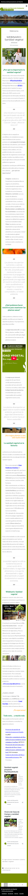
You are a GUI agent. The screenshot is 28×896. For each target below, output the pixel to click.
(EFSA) (20, 85)
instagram (10, 893)
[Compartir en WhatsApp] (18, 885)
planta (23, 859)
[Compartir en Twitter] (14, 885)
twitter (16, 893)
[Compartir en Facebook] (10, 885)
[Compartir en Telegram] (22, 885)
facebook (4, 893)
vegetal (11, 861)
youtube (21, 893)
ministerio (16, 859)
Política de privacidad (7, 891)
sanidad (5, 861)
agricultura (8, 859)
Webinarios (14, 31)
